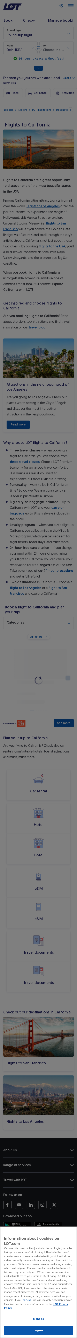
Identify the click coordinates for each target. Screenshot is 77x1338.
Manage (38, 1318)
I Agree (38, 1330)
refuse (27, 1300)
